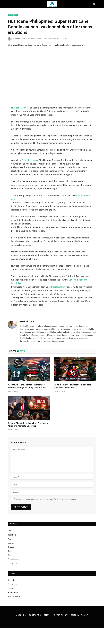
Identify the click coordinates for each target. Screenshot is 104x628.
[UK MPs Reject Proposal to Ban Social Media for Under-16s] (75, 369)
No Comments (50, 39)
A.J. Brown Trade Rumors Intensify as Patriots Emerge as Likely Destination (27, 386)
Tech (10, 551)
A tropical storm (57, 287)
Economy (11, 543)
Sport (10, 555)
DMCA (10, 588)
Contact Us (12, 563)
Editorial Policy (14, 596)
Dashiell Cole (20, 39)
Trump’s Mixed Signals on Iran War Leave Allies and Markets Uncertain (28, 424)
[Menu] (10, 4)
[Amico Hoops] (52, 4)
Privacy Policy (13, 592)
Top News (13, 15)
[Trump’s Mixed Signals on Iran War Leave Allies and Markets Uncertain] (29, 408)
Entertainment (14, 559)
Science (11, 547)
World (10, 539)
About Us (11, 580)
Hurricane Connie (19, 107)
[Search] (93, 4)
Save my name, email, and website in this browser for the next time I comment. (45, 499)
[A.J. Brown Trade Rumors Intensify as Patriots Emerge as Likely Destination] (29, 369)
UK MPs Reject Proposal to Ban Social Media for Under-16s (72, 386)
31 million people (30, 160)
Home (10, 531)
